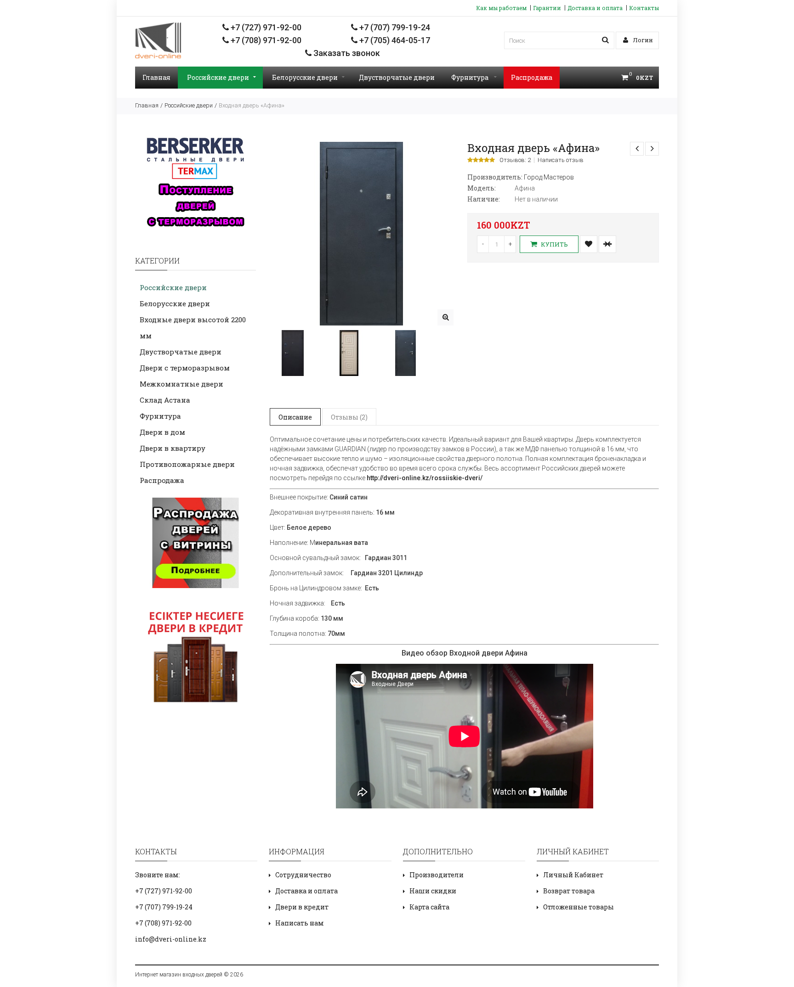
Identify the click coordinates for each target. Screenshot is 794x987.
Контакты (644, 8)
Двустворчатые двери (397, 77)
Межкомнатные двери (181, 383)
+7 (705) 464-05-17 (393, 40)
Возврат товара (569, 890)
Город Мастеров (549, 177)
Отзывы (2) (349, 417)
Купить (553, 244)
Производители (436, 874)
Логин (642, 40)
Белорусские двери (305, 77)
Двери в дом (162, 432)
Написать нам (299, 923)
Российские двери (218, 77)
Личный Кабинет (573, 874)
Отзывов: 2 (515, 160)
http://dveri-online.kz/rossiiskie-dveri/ (424, 478)
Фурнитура (470, 77)
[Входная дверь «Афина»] (445, 317)
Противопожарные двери (187, 464)
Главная (156, 77)
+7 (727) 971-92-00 (265, 27)
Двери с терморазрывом (185, 367)
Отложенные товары (578, 907)
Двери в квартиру (172, 448)
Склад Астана (165, 399)
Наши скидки (432, 890)
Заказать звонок (346, 53)
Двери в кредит (302, 907)
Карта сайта (429, 907)
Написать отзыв (561, 160)
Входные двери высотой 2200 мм (193, 327)
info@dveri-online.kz (170, 939)
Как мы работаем (501, 8)
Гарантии (547, 8)
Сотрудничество (303, 874)
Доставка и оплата (595, 8)
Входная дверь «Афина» (251, 105)
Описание (295, 417)
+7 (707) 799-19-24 (393, 27)
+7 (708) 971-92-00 (265, 40)
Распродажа (531, 77)
